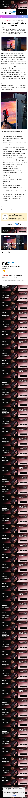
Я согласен (14, 795)
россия (10, 252)
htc (4, 252)
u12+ (7, 252)
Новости (8, 20)
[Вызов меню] (3, 12)
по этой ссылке (21, 82)
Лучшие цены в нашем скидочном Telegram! (14, 17)
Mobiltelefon (13, 206)
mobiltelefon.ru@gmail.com (15, 275)
